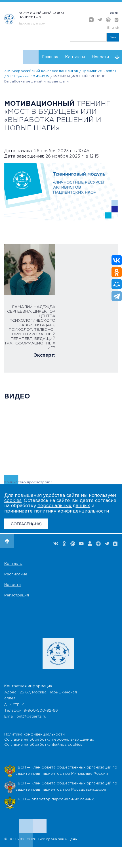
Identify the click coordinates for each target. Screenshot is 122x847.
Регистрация (16, 595)
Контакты (75, 57)
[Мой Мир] (117, 284)
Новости (100, 57)
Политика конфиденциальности (34, 734)
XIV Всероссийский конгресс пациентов (41, 71)
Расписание (15, 574)
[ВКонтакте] (117, 260)
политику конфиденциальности (71, 511)
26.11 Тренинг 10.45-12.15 (28, 76)
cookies (13, 501)
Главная (50, 57)
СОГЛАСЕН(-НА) (26, 524)
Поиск (113, 37)
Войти (114, 13)
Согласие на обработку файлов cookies (43, 744)
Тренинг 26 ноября (99, 71)
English (113, 27)
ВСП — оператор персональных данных (56, 799)
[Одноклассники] (117, 272)
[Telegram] (117, 296)
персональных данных (63, 506)
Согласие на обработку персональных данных (49, 739)
